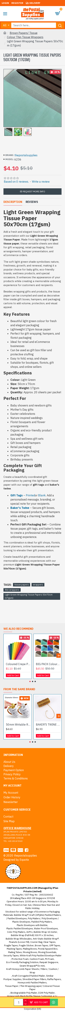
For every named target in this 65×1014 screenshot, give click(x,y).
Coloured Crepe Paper (18, 664)
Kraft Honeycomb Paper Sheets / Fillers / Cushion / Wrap (32, 971)
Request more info (34, 191)
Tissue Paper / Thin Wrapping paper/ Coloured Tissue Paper (32, 988)
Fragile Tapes (11, 945)
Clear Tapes (49, 942)
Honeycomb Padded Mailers (32, 982)
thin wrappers (12, 589)
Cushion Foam (37, 959)
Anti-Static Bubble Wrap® (46, 938)
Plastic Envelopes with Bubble (32, 925)
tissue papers (21, 584)
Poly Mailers (34, 918)
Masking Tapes (14, 948)
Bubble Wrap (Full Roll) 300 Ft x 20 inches (32, 935)
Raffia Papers (54, 979)
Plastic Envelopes (21, 921)
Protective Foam (20, 959)
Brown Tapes (41, 945)
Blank (42, 495)
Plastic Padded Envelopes (19, 928)
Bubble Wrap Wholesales (19, 938)
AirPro (29, 931)
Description (12, 202)
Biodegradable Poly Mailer (24, 992)
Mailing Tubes (15, 952)
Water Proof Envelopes (46, 928)
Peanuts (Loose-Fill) (19, 942)
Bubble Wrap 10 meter (45, 931)
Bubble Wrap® (21, 915)
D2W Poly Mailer (46, 992)
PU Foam (49, 959)
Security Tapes (11, 955)
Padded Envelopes (17, 918)
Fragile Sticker (26, 945)
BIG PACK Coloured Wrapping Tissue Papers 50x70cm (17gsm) (48, 664)
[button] (6, 655)
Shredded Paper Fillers (34, 979)
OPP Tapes (54, 945)
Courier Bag (36, 942)
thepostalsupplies (25, 155)
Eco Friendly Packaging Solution (22, 962)
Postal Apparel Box (48, 948)
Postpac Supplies (12, 979)
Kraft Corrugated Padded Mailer (28, 975)
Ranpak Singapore (49, 962)
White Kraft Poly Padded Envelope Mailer (41, 955)
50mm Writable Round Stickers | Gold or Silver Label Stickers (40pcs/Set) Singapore (18, 724)
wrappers (38, 584)
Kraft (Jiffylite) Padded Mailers (45, 915)
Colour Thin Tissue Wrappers (25, 37)
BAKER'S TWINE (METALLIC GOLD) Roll (48, 724)
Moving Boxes (30, 952)
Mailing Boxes (30, 948)
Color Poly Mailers (16, 931)
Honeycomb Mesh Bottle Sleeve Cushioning (29, 996)
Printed (30, 495)
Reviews (32, 202)
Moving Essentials (47, 952)
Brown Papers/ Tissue (23, 33)
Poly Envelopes (49, 918)
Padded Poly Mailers (41, 921)
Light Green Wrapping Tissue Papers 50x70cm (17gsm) (29, 596)
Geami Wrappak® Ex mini (32, 965)
